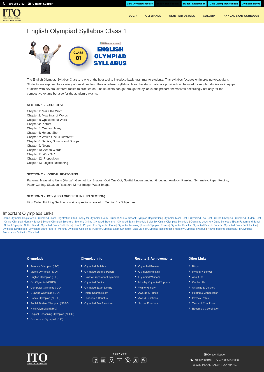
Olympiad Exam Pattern (42, 228)
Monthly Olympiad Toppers (154, 282)
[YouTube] (119, 360)
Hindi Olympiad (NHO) (44, 308)
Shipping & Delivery (203, 287)
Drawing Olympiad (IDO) (45, 292)
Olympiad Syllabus (95, 266)
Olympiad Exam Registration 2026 (57, 218)
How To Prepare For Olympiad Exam (95, 225)
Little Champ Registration (223, 3)
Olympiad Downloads (15, 228)
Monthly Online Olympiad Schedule (168, 221)
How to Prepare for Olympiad (101, 277)
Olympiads (153, 16)
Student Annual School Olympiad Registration (136, 218)
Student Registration (194, 3)
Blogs (195, 266)
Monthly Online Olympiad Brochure (95, 221)
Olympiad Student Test (248, 218)
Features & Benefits (96, 298)
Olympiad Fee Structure (98, 303)
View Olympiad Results (140, 3)
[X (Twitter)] (136, 360)
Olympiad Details (182, 16)
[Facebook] (95, 360)
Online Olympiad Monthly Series (22, 221)
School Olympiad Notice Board (21, 225)
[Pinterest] (127, 360)
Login (133, 16)
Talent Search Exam (96, 292)
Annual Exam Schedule (241, 16)
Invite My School (202, 271)
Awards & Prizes (148, 292)
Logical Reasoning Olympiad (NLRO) (52, 314)
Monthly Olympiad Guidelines (74, 228)
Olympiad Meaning (128, 225)
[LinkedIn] (103, 360)
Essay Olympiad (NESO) (45, 298)
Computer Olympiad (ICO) (46, 287)
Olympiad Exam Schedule (131, 221)
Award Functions (148, 298)
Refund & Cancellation (205, 292)
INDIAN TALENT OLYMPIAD (219, 364)
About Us (197, 277)
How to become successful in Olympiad (230, 228)
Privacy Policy (200, 298)
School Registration (168, 3)
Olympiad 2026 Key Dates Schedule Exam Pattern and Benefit (226, 221)
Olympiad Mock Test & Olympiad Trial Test (188, 218)
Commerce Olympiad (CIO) (47, 319)
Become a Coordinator (205, 308)
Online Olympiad (223, 218)
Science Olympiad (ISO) (45, 266)
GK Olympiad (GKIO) (43, 282)
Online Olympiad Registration (19, 218)
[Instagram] (111, 360)
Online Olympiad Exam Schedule (112, 228)
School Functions (148, 303)
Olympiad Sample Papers (207, 225)
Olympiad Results (181, 225)
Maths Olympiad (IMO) (44, 271)
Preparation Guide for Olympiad (21, 232)
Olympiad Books (251, 3)
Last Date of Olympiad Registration (153, 228)
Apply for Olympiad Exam (93, 218)
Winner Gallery (147, 287)
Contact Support (43, 4)
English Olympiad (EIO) (44, 277)
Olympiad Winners (149, 277)
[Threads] (144, 360)
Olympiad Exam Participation (240, 225)
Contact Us (198, 282)
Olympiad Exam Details (98, 287)
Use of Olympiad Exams (155, 225)
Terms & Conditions (203, 303)
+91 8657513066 (229, 360)
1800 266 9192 (15, 4)
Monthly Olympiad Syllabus (190, 228)
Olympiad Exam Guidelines (56, 225)
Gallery (209, 16)
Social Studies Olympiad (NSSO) (50, 303)
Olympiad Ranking (149, 271)
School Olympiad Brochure (58, 221)
